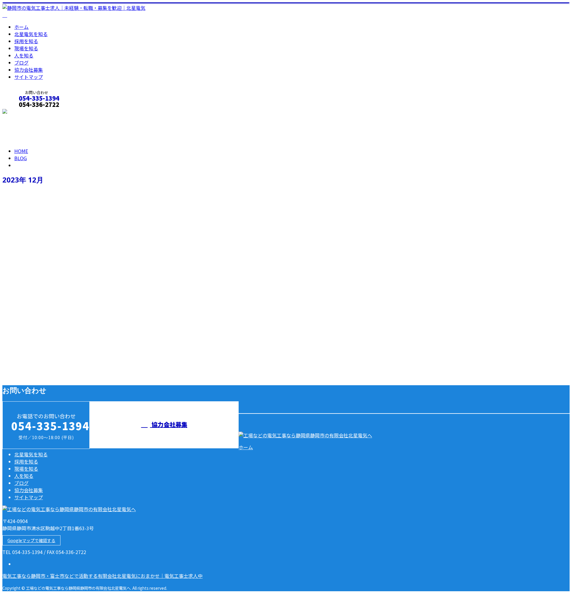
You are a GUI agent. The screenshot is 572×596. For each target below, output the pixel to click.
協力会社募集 (28, 69)
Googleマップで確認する (31, 540)
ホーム (21, 26)
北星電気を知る (31, 34)
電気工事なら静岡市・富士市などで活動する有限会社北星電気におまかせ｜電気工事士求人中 (102, 575)
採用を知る (26, 41)
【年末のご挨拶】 (25, 350)
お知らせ (35, 375)
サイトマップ (28, 76)
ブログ (21, 62)
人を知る (23, 55)
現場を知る (26, 48)
